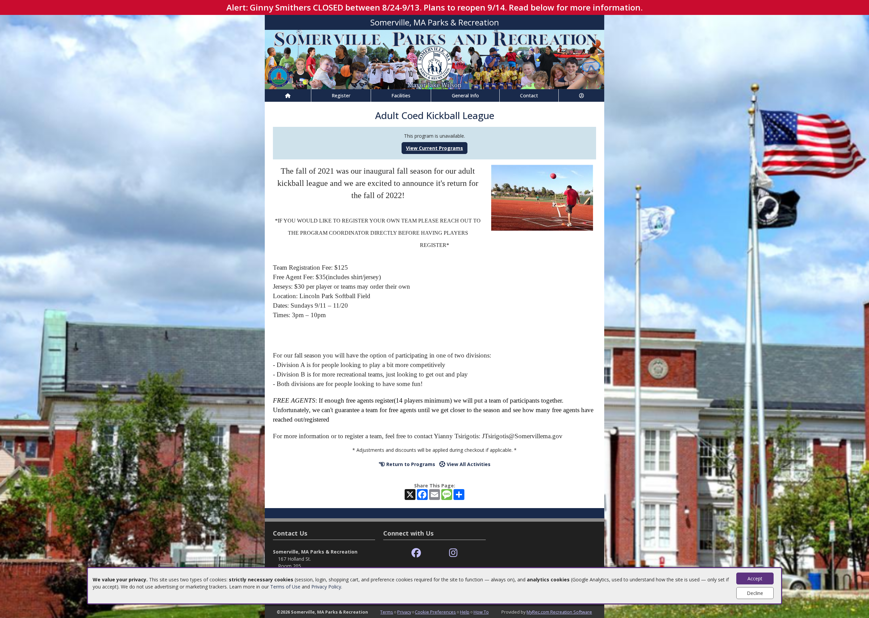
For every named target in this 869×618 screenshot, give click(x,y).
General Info (465, 95)
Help (464, 612)
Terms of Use (285, 586)
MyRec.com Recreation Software (559, 612)
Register (341, 95)
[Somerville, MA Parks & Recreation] (434, 59)
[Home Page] (288, 95)
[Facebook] (416, 553)
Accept (754, 578)
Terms (386, 612)
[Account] (581, 95)
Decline (755, 593)
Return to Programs (410, 464)
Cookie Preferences (435, 612)
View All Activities (468, 464)
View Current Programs (434, 148)
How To (481, 612)
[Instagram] (453, 553)
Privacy (404, 612)
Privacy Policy (326, 586)
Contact (529, 95)
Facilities (400, 95)
